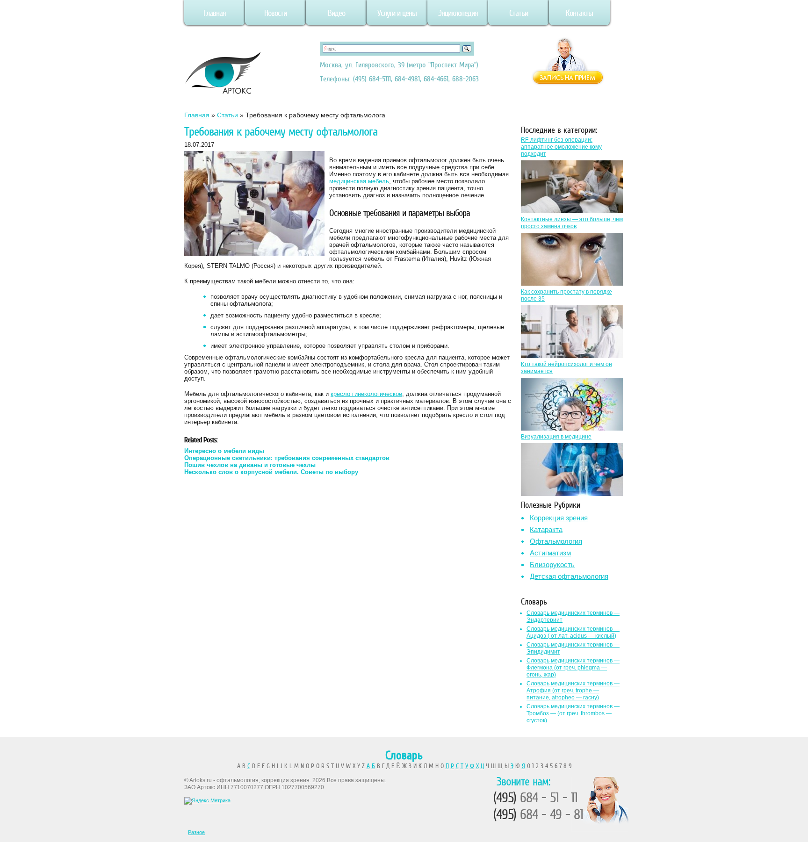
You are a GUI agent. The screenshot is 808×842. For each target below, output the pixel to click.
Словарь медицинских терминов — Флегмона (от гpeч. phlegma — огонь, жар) (573, 667)
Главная (214, 13)
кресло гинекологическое (366, 393)
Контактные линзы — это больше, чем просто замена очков (572, 223)
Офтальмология (556, 541)
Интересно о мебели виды (224, 450)
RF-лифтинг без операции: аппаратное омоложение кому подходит (561, 147)
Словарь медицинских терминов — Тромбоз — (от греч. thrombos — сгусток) (573, 713)
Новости (275, 13)
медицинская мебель (359, 181)
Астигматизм (550, 553)
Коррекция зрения (559, 518)
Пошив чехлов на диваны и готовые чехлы (250, 464)
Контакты (579, 13)
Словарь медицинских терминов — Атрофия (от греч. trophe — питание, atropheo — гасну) (573, 690)
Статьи (518, 13)
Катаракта (546, 529)
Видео (336, 13)
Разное (196, 832)
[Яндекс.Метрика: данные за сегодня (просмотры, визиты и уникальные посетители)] (207, 801)
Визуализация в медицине (556, 436)
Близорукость (552, 565)
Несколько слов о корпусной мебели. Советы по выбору (271, 471)
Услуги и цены (397, 13)
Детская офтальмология (569, 576)
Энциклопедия (458, 13)
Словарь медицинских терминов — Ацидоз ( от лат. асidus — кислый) (573, 632)
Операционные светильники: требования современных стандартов (287, 457)
